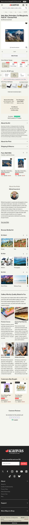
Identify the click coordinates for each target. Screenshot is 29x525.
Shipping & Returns (7, 146)
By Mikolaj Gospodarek (6, 19)
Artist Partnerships (5, 491)
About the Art (5, 123)
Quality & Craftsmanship (7, 486)
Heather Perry (4, 396)
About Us (3, 484)
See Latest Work (5, 222)
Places (6, 11)
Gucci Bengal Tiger (6, 395)
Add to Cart (14, 523)
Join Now (23, 463)
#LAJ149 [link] (25, 11)
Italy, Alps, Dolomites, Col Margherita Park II (7, 171)
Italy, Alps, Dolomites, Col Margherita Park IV (21, 171)
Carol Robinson (18, 396)
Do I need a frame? (23, 82)
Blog (2, 496)
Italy (15, 11)
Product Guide (25, 60)
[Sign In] (23, 5)
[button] (5, 65)
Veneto (20, 11)
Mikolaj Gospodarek (5, 172)
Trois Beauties (18, 395)
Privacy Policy (4, 489)
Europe (11, 11)
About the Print (6, 141)
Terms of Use (4, 494)
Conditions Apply (14, 110)
